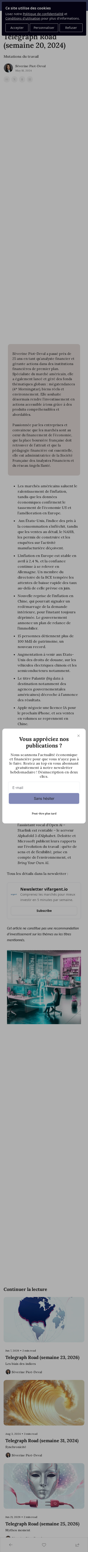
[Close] (78, 736)
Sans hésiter (44, 798)
